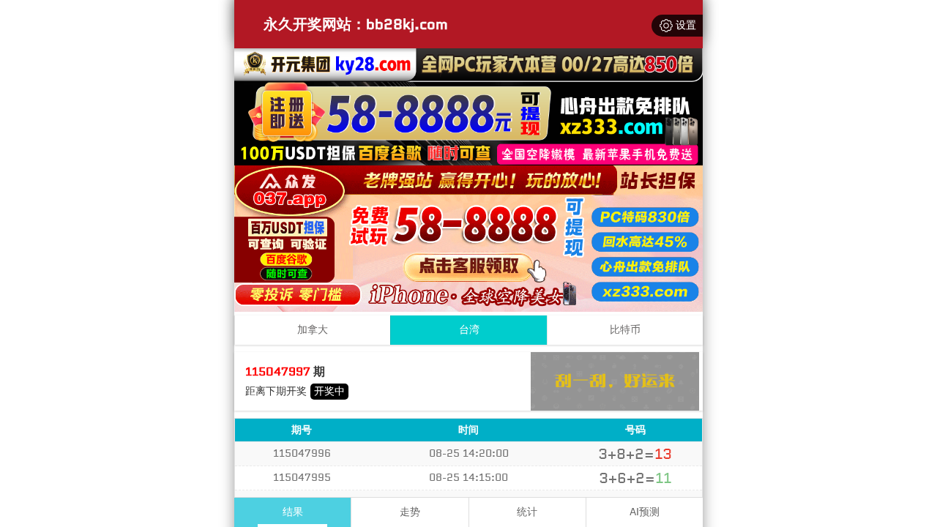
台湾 (469, 330)
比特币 (625, 330)
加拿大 (312, 330)
